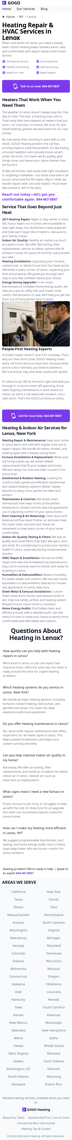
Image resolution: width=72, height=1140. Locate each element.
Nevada (53, 999)
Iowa (18, 1007)
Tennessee (54, 953)
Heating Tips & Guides (36, 1129)
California (18, 892)
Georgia (18, 945)
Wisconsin (53, 961)
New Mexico (18, 1022)
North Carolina (54, 922)
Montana (53, 1053)
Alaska (18, 1061)
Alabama (18, 984)
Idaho (53, 1038)
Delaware (18, 1084)
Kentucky (18, 999)
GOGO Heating (31, 1136)
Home (6, 9)
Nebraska (18, 1030)
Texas (18, 899)
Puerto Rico (53, 1084)
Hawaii (18, 1046)
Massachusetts (18, 915)
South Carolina (54, 1007)
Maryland (54, 945)
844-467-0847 (25, 873)
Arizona (18, 922)
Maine (18, 1038)
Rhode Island (53, 1046)
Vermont (53, 1069)
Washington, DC (18, 1069)
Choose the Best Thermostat (36, 1123)
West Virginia (18, 1053)
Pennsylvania (53, 915)
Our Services (26, 9)
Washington (18, 930)
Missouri (53, 969)
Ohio (53, 907)
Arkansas (53, 1015)
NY (21, 17)
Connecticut (18, 976)
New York (54, 892)
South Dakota (54, 1061)
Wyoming (54, 1076)
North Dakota (18, 1076)
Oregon (53, 976)
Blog (44, 9)
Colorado (18, 953)
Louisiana (54, 992)
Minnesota (18, 969)
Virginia (53, 930)
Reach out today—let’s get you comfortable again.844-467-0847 (29, 197)
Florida (54, 899)
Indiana (18, 961)
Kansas (18, 1015)
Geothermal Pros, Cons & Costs (49, 1118)
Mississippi (53, 1022)
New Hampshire (54, 1030)
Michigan (53, 938)
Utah (18, 992)
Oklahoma (53, 984)
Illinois (18, 907)
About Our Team (13, 1118)
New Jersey (18, 938)
